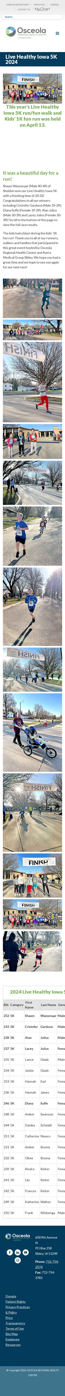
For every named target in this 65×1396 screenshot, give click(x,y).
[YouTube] (26, 1252)
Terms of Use (14, 1328)
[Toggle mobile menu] (58, 33)
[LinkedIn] (18, 1252)
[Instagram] (18, 1260)
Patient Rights (15, 1302)
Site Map (11, 1334)
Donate (10, 1296)
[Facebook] (10, 1252)
